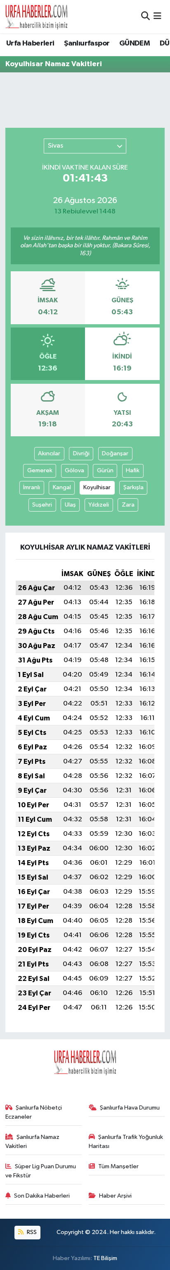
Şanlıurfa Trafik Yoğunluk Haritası (126, 1141)
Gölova (74, 470)
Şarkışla (133, 487)
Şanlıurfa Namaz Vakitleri (32, 1141)
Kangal (62, 487)
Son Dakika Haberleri (42, 1196)
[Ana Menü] (157, 16)
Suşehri (42, 505)
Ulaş (70, 505)
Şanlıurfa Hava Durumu (130, 1108)
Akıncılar (49, 453)
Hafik (132, 470)
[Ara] (145, 16)
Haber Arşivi (115, 1196)
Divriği (81, 453)
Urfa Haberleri (30, 43)
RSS (31, 1232)
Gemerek (39, 470)
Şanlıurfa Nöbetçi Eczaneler (33, 1112)
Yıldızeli (98, 505)
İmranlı (31, 487)
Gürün (105, 470)
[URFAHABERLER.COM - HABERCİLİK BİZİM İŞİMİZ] (36, 16)
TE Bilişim (105, 1258)
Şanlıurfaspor (86, 43)
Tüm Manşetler (118, 1166)
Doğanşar (115, 453)
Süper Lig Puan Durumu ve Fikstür (40, 1171)
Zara (128, 505)
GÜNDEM (134, 43)
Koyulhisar (97, 487)
